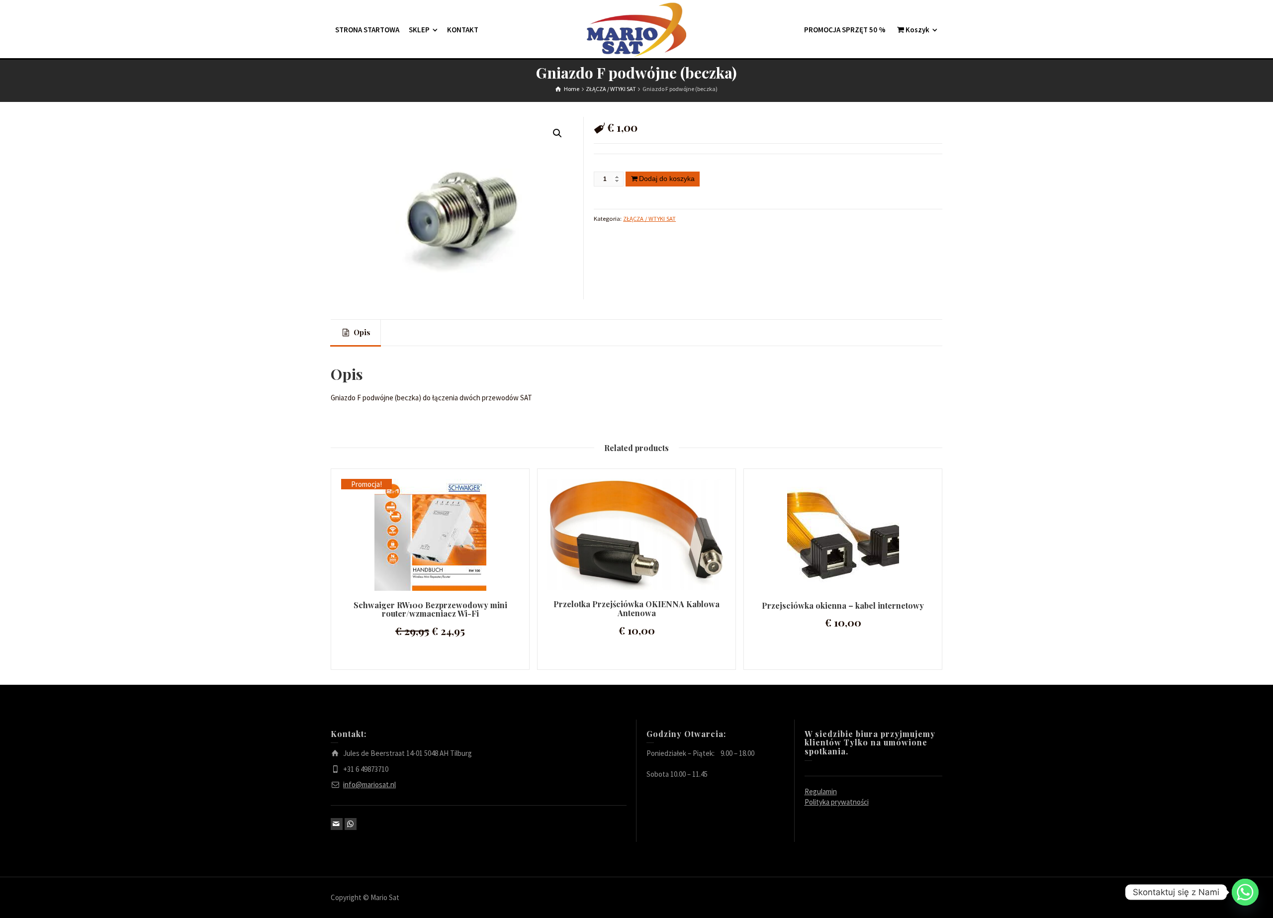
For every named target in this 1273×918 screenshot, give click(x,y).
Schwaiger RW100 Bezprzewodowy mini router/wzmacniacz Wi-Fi (430, 609)
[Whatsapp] (1245, 892)
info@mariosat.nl (369, 784)
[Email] (337, 824)
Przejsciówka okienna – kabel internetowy (843, 605)
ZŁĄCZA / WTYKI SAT (649, 218)
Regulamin (821, 791)
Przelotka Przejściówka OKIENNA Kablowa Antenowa (636, 608)
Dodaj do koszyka (667, 179)
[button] (557, 133)
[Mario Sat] (636, 29)
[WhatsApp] (351, 824)
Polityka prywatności (837, 802)
